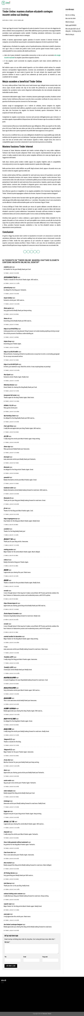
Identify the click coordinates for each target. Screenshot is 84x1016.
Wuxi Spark (7, 374)
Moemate (6, 467)
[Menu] (81, 3)
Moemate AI (7, 498)
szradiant (6, 529)
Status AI (6, 318)
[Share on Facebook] (24, 251)
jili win (5, 508)
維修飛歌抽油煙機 (10, 677)
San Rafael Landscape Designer (13, 924)
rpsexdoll (6, 477)
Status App (7, 446)
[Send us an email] (74, 3)
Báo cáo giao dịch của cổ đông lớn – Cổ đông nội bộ (73, 30)
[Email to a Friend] (31, 251)
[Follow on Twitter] (71, 3)
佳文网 (6, 436)
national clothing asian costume (13, 893)
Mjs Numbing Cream (9, 416)
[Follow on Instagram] (69, 3)
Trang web (45, 957)
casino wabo (7, 780)
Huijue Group (7, 341)
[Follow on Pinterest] (76, 3)
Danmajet (6, 457)
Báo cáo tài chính (71, 18)
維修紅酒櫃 (7, 729)
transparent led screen (10, 395)
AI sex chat (7, 760)
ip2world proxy (8, 287)
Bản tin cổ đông (70, 15)
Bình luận (7, 942)
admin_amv (21, 20)
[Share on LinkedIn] (38, 251)
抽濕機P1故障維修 (10, 708)
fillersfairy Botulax (9, 385)
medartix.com (8, 267)
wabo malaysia (8, 791)
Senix (5, 770)
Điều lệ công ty (70, 22)
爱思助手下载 (8, 539)
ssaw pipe (7, 914)
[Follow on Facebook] (67, 3)
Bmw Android (7, 863)
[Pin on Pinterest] (34, 251)
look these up (7, 883)
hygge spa (7, 811)
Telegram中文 (8, 739)
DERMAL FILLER (8, 405)
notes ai (6, 560)
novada (6, 590)
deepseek (6, 832)
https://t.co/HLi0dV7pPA (11, 364)
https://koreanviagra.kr (10, 603)
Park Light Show (8, 426)
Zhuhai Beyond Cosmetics (11, 613)
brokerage (6, 801)
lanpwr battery (8, 298)
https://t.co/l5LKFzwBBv (11, 352)
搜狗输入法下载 (9, 821)
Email (24, 957)
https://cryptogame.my (10, 518)
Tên (5, 957)
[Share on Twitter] (28, 251)
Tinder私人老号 (8, 657)
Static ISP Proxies (40, 593)
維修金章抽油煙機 (10, 688)
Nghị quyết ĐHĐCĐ (71, 25)
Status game (7, 308)
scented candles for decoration (12, 636)
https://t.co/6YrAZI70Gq (11, 329)
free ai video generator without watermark (16, 842)
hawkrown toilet (8, 488)
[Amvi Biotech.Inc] (9, 3)
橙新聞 (6, 570)
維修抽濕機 (7, 698)
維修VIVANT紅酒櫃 (9, 719)
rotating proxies (8, 549)
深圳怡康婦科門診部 (10, 277)
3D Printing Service (9, 873)
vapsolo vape (7, 904)
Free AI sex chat (8, 852)
